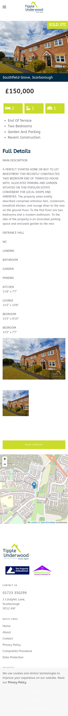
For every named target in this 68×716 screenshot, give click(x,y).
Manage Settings (34, 709)
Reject (34, 700)
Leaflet (33, 522)
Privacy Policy (17, 682)
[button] (4, 7)
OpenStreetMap (47, 522)
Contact (8, 638)
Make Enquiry (34, 445)
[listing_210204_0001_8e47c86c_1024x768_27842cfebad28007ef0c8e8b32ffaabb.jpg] (34, 359)
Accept (34, 691)
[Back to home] (34, 7)
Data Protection (13, 657)
